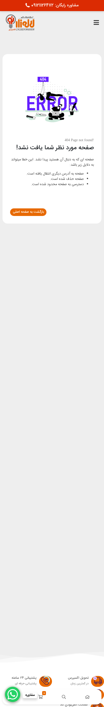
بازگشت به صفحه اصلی (28, 212)
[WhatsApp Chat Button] (12, 694)
